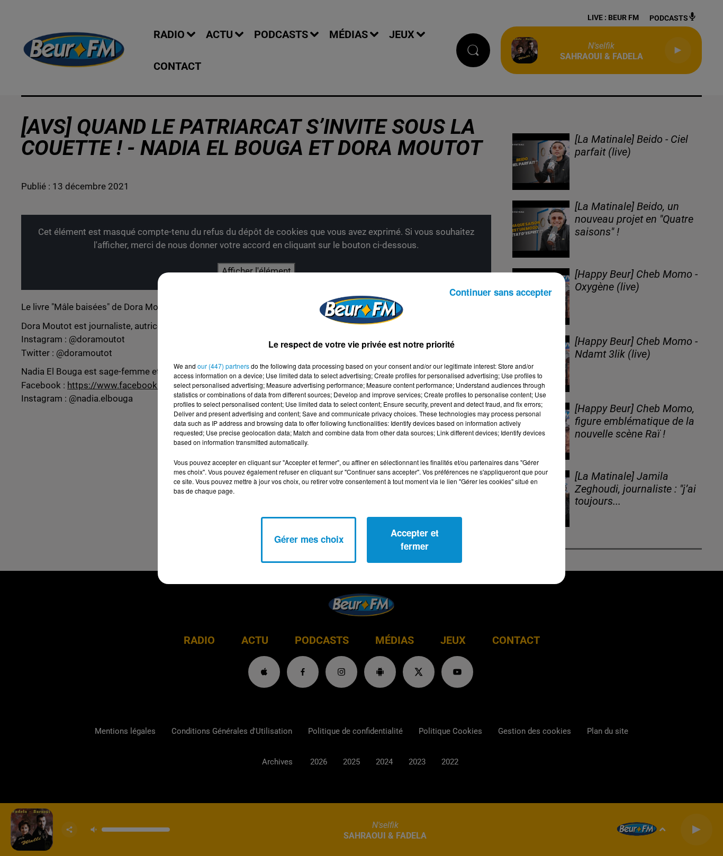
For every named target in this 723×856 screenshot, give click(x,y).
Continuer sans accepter (500, 292)
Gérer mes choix (309, 539)
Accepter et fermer (415, 539)
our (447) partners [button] (223, 365)
